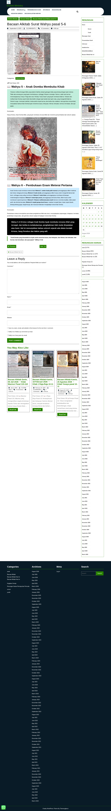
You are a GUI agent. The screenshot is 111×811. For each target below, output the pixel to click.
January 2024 (85, 391)
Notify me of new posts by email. (18, 335)
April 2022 (84, 466)
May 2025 (84, 334)
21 (95, 222)
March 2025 (85, 342)
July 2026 (84, 285)
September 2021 (86, 490)
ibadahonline (56, 10)
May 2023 (84, 419)
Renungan (20, 10)
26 (89, 226)
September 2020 (86, 533)
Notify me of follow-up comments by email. (21, 331)
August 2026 (85, 281)
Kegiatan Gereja (86, 261)
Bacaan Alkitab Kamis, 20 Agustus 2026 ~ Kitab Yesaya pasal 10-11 (67, 382)
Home (13, 10)
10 (83, 219)
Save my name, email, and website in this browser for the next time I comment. (31, 328)
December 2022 (86, 437)
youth (83, 274)
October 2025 (85, 317)
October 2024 (85, 359)
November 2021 (86, 483)
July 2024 (84, 370)
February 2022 (86, 473)
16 (101, 219)
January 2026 (85, 306)
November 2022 (86, 441)
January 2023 (85, 434)
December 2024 (86, 352)
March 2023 (85, 427)
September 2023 (86, 405)
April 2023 (84, 423)
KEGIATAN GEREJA (17, 13)
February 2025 (86, 345)
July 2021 (84, 497)
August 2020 (85, 536)
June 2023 (84, 416)
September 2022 (86, 448)
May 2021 (84, 504)
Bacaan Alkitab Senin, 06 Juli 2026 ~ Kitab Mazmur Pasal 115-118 (18, 381)
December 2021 (86, 480)
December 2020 (86, 522)
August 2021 (85, 494)
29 (98, 226)
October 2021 (85, 487)
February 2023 (86, 430)
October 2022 (85, 444)
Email (9, 307)
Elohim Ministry (15, 5)
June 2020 (84, 543)
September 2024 (86, 363)
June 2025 (84, 331)
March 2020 (85, 554)
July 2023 (84, 412)
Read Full (14, 410)
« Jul (83, 236)
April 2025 (84, 338)
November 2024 (86, 356)
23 (101, 222)
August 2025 (85, 324)
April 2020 (84, 551)
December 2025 (86, 310)
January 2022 (85, 476)
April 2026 (84, 295)
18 (86, 222)
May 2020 (84, 547)
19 (89, 222)
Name (9, 297)
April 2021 (84, 508)
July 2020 (84, 540)
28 (95, 226)
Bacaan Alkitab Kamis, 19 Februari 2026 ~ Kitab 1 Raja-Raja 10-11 (43, 381)
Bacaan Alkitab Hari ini (33, 13)
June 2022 (84, 458)
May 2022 (84, 462)
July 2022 (84, 455)
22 (98, 222)
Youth (89, 32)
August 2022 (85, 451)
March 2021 (85, 512)
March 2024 (85, 384)
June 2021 (84, 501)
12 (89, 219)
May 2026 (84, 292)
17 (83, 222)
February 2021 (86, 515)
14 (95, 219)
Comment (10, 266)
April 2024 (84, 380)
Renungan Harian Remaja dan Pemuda (92, 265)
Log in (58, 571)
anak (83, 247)
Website (9, 317)
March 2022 (85, 469)
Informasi (46, 10)
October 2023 (85, 402)
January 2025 (85, 349)
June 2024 (84, 373)
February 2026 (86, 303)
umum (84, 271)
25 (86, 226)
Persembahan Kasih (34, 10)
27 (92, 226)
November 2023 (86, 398)
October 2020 (85, 529)
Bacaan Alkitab (25, 19)
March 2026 (85, 299)
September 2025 (86, 320)
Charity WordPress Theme (50, 808)
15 (98, 219)
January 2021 (85, 519)
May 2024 (84, 377)
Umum (89, 29)
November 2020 (86, 526)
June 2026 (84, 288)
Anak (89, 36)
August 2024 (85, 366)
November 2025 (86, 313)
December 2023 (86, 395)
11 (86, 219)
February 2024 (86, 388)
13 (92, 219)
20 (92, 222)
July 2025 (84, 327)
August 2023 (85, 409)
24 (83, 226)
